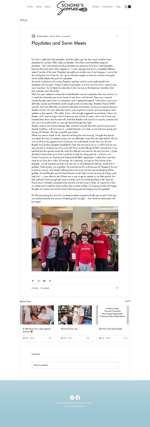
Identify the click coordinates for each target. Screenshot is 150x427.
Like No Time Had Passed (110, 328)
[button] (128, 6)
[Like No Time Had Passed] (113, 315)
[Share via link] (50, 281)
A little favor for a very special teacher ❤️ (37, 330)
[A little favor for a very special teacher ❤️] (37, 315)
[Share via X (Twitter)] (38, 281)
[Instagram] (72, 397)
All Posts (23, 20)
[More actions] (117, 36)
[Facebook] (78, 397)
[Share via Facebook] (33, 281)
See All (127, 301)
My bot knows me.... (70, 328)
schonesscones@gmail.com (75, 406)
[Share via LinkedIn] (44, 281)
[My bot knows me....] (75, 315)
